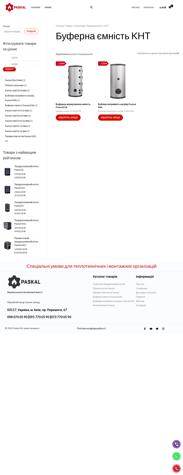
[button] (91, 7)
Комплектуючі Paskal (104, 296)
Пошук (6, 26)
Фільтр (9, 60)
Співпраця (141, 279)
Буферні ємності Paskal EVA (107, 287)
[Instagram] (163, 319)
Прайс (48, 7)
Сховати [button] (111, 470)
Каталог (36, 7)
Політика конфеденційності (91, 319)
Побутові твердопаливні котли (109, 275)
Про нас (136, 7)
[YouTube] (151, 319)
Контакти (149, 7)
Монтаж (140, 292)
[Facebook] (145, 319)
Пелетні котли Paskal (103, 279)
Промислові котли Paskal (106, 283)
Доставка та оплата (146, 283)
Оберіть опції (68, 117)
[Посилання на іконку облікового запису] (176, 7)
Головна (60, 25)
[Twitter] (157, 319)
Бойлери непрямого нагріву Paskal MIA (113, 292)
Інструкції (141, 296)
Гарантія (140, 287)
